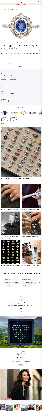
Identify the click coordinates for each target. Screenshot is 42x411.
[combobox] (21, 6)
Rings (8, 9)
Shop (5, 9)
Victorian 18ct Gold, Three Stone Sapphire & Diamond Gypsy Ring (32, 119)
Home (2, 9)
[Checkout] (41, 1)
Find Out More (20, 311)
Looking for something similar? (7, 63)
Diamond (11, 77)
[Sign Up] (36, 1)
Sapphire (16, 77)
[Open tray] (38, 1)
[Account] (34, 1)
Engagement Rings (13, 9)
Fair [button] (1, 102)
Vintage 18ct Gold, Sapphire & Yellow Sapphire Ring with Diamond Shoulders (13, 119)
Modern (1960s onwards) (14, 84)
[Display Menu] (1, 1)
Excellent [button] (12, 102)
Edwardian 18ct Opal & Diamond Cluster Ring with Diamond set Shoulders (23, 119)
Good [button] (5, 102)
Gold (14, 77)
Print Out (21, 66)
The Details (3, 57)
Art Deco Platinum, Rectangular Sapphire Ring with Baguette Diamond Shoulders (4, 119)
